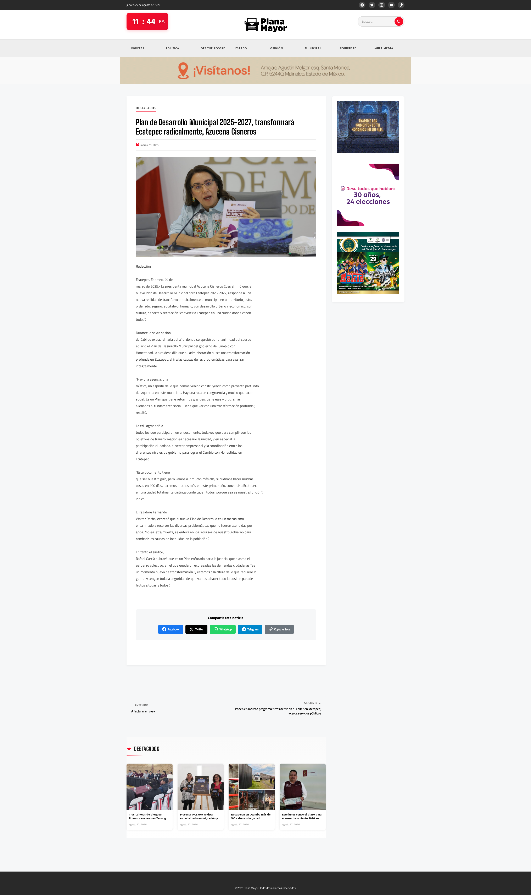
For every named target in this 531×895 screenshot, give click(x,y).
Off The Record (213, 48)
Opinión (276, 48)
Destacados (146, 108)
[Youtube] (391, 5)
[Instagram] (381, 5)
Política (172, 48)
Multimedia (383, 48)
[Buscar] (399, 21)
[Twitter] (372, 5)
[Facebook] (362, 5)
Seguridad (348, 48)
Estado (241, 48)
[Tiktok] (401, 5)
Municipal (313, 48)
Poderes (137, 48)
